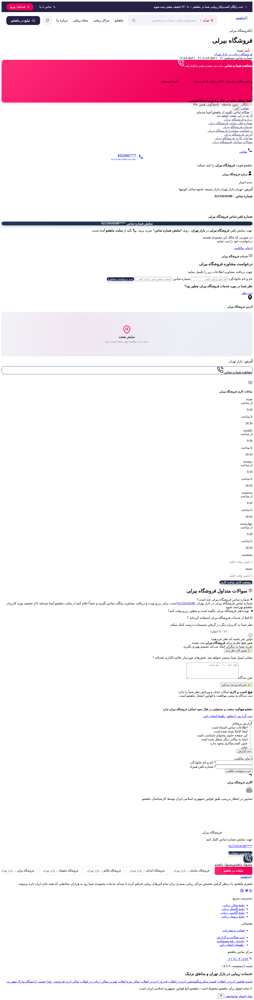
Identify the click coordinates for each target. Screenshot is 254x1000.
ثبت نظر (246, 293)
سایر (244, 747)
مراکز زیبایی (101, 20)
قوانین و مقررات (233, 930)
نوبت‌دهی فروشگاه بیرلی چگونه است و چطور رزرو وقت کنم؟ (208, 610)
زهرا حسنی (45, 981)
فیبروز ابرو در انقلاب (153, 981)
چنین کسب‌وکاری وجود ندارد (228, 743)
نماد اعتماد (245, 996)
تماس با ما (45, 6)
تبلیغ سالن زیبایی (233, 905)
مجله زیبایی (80, 20)
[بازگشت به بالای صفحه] (221, 995)
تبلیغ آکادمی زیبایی (232, 912)
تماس (244, 108)
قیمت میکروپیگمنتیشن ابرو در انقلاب (192, 981)
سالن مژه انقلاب (129, 981)
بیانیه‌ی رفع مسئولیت (230, 941)
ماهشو (119, 20)
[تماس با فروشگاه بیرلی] (247, 859)
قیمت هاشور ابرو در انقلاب (234, 981)
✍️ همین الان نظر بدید (238, 650)
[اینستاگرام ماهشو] (242, 891)
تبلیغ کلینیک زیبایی (232, 909)
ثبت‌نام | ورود (17, 6)
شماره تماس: (181, 278)
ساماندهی (231, 996)
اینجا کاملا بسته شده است (230, 731)
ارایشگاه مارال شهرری (22, 981)
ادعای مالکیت (243, 248)
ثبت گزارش (244, 751)
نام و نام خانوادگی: (240, 278)
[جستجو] (134, 20)
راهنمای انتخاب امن (231, 944)
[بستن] (250, 720)
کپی (237, 108)
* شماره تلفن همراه (203, 766)
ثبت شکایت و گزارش (230, 937)
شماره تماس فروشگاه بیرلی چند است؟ (223, 599)
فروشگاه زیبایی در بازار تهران (233, 54)
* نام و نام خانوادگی (203, 762)
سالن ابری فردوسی (66, 981)
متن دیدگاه (245, 677)
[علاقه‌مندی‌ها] (47, 20)
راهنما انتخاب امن (214, 716)
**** (240, 846)
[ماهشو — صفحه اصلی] (235, 20)
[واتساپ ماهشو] (250, 891)
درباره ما (62, 20)
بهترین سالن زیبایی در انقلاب (98, 981)
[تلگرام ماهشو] (246, 891)
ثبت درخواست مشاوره (120, 279)
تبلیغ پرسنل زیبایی (232, 916)
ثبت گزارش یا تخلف (239, 716)
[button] (127, 165)
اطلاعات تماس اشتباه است (229, 727)
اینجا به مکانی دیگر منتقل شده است (224, 739)
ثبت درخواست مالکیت (238, 770)
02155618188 (186, 603)
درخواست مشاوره (240, 853)
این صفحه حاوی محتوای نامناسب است (222, 735)
